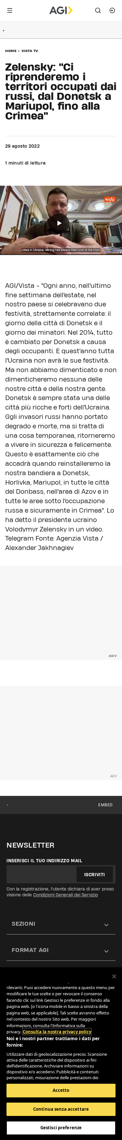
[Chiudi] (114, 976)
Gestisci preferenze (61, 1128)
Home (11, 50)
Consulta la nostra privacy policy (57, 1032)
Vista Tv (29, 50)
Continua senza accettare (61, 1109)
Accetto (61, 1090)
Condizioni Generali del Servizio (65, 894)
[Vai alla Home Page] (61, 10)
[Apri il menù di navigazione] (10, 10)
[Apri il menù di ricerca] (98, 10)
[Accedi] (112, 10)
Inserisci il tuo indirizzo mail (44, 861)
